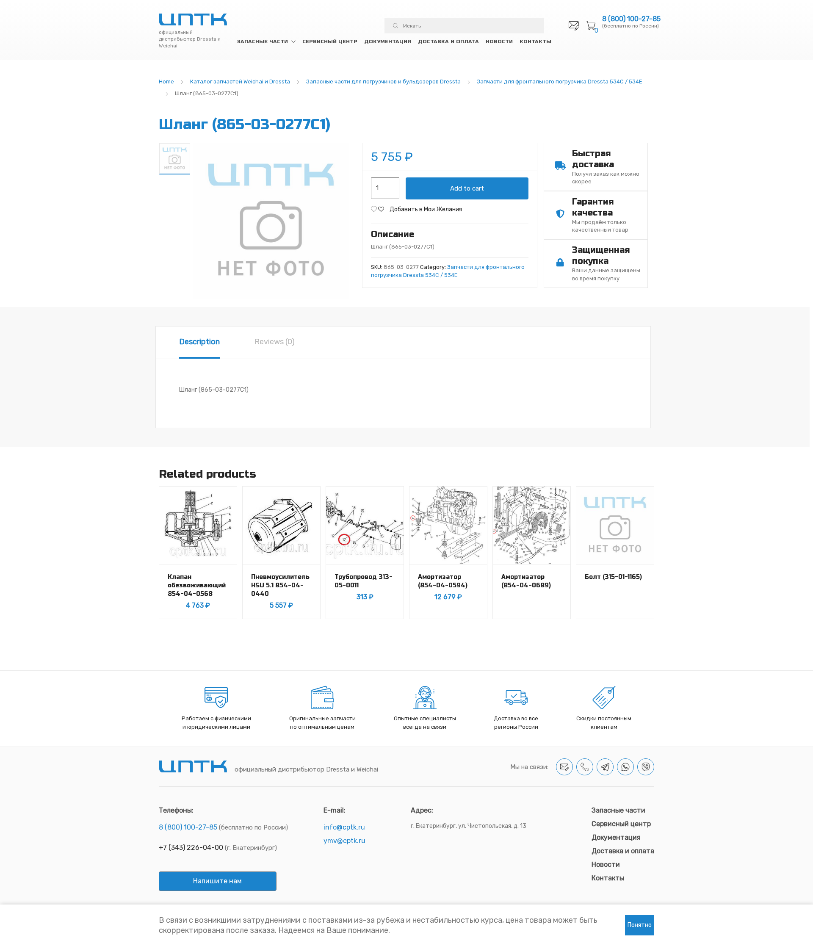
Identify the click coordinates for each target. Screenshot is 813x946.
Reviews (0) (274, 341)
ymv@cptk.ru (344, 841)
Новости (499, 41)
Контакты (535, 41)
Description (199, 341)
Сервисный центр (329, 41)
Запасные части (262, 41)
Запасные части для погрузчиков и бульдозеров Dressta (383, 81)
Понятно (640, 925)
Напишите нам (217, 881)
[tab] (199, 342)
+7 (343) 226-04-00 (191, 848)
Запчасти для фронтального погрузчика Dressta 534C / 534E (559, 81)
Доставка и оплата (448, 41)
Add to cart (467, 188)
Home (166, 81)
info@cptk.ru (344, 827)
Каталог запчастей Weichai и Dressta (240, 81)
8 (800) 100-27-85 (631, 19)
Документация (387, 41)
